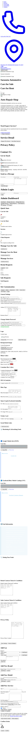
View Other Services (16, 141)
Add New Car (4, 249)
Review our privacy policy (16, 716)
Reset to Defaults (12, 643)
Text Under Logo (4, 298)
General (2, 290)
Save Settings (4, 643)
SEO (17, 290)
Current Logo (4, 334)
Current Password (5, 322)
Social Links (22, 290)
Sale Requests (21, 203)
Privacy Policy (4, 67)
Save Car (3, 661)
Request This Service (5, 141)
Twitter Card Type (5, 418)
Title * (2, 688)
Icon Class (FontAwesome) (7, 701)
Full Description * (5, 700)
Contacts (5, 7)
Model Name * (4, 679)
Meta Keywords (4, 396)
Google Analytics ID (5, 383)
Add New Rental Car (5, 255)
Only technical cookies (6, 718)
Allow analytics (15, 718)
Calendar (3, 267)
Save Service (4, 709)
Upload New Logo (22, 339)
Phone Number (4, 300)
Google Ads (13, 455)
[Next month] (2, 273)
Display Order (4, 706)
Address (2, 307)
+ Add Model (24, 655)
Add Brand (3, 670)
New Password (4, 323)
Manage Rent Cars (20, 201)
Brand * (2, 651)
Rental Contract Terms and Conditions (9, 583)
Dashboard (3, 201)
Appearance (12, 290)
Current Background (5, 345)
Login (2, 194)
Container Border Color (6, 373)
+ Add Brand (24, 652)
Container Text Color (5, 377)
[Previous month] (2, 270)
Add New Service (4, 261)
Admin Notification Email (6, 303)
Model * (2, 653)
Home (4, 1)
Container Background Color (7, 370)
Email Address (4, 301)
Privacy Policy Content (6, 638)
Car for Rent (6, 5)
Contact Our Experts (5, 132)
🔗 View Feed (11, 449)
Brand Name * (4, 669)
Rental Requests (13, 203)
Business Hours (4, 315)
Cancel (8, 670)
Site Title (3, 297)
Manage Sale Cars (11, 201)
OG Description (4, 409)
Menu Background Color (6, 359)
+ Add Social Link (4, 426)
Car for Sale (6, 4)
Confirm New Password (6, 325)
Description (3, 660)
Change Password (5, 326)
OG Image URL (4, 411)
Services (5, 3)
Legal (8, 291)
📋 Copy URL (4, 449)
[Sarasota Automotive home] (6, 68)
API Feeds (3, 291)
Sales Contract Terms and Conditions (9, 603)
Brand (2, 678)
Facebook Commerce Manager (16, 495)
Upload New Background (6, 349)
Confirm (7, 730)
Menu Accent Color (5, 364)
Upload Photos (4, 704)
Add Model (3, 681)
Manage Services (4, 203)
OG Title (3, 403)
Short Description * (5, 691)
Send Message (4, 185)
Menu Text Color (4, 362)
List (7, 267)
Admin (7, 290)
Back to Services (5, 134)
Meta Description (4, 392)
